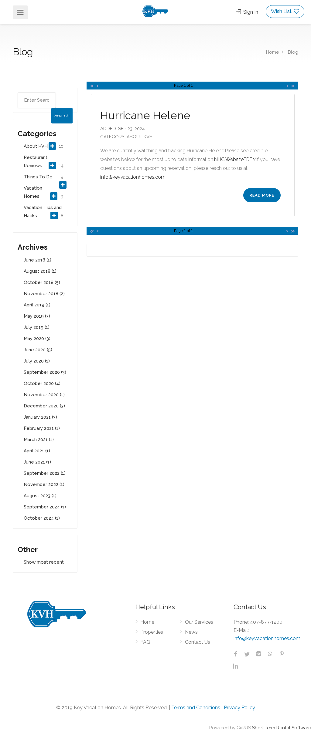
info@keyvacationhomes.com (133, 177)
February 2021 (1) (42, 428)
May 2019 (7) (37, 316)
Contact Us (197, 642)
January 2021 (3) (40, 417)
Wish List (282, 11)
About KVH (36, 146)
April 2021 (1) (37, 451)
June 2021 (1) (37, 462)
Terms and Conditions (195, 707)
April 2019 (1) (37, 305)
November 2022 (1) (44, 484)
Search (62, 115)
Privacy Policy (239, 707)
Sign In (250, 12)
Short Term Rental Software (281, 727)
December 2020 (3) (44, 406)
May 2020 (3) (37, 338)
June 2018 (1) (37, 260)
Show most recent (44, 562)
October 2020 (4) (42, 383)
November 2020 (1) (44, 394)
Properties (151, 632)
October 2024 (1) (42, 518)
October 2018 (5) (42, 282)
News (191, 632)
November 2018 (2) (44, 293)
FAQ (145, 642)
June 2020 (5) (38, 350)
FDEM (250, 159)
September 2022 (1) (45, 473)
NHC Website (229, 159)
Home (272, 52)
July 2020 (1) (37, 361)
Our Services (199, 622)
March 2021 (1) (39, 439)
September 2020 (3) (45, 372)
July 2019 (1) (37, 327)
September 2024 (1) (45, 507)
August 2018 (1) (40, 271)
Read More (262, 195)
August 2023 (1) (40, 495)
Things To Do (38, 177)
